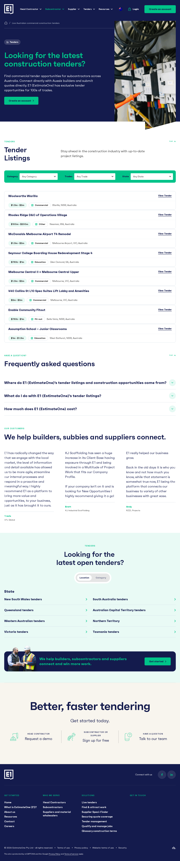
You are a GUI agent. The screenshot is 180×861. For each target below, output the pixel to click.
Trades (68, 176)
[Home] (6, 23)
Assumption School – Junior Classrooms (37, 329)
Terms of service (71, 854)
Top (171, 141)
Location (84, 577)
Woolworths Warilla (23, 196)
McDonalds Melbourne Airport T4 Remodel (39, 234)
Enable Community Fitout (26, 310)
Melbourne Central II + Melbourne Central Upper (43, 272)
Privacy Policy (54, 854)
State (125, 176)
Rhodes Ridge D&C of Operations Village (37, 215)
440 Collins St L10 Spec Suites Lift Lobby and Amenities (48, 291)
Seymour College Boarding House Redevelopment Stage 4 (50, 253)
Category (12, 176)
